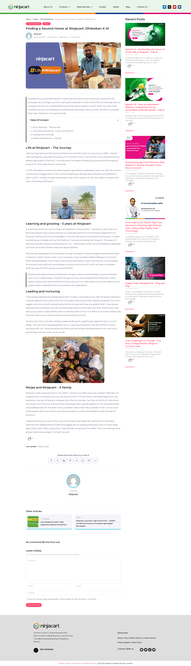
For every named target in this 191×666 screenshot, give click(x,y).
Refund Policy (91, 663)
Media (116, 7)
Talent (35, 19)
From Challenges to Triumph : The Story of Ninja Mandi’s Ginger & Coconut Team (143, 343)
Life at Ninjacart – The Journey (46, 127)
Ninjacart (37, 34)
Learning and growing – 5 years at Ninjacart (53, 131)
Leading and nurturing (43, 134)
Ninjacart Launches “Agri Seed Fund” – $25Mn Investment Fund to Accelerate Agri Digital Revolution (95, 523)
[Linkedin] (164, 7)
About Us (48, 7)
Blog (128, 7)
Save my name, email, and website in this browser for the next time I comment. (63, 599)
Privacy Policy (64, 663)
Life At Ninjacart (46, 19)
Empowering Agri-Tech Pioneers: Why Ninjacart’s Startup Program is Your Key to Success (145, 165)
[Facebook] (179, 7)
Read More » (130, 73)
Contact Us (142, 7)
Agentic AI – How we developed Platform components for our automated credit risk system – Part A (144, 107)
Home (28, 19)
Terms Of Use (77, 663)
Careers (102, 7)
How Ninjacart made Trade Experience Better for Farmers (54, 523)
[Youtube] (174, 7)
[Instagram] (169, 7)
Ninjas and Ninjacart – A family (47, 138)
